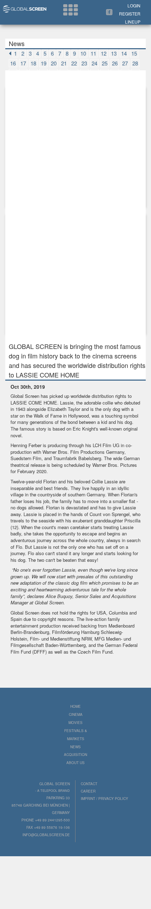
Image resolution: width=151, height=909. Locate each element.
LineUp (132, 22)
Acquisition (75, 754)
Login (133, 5)
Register (129, 14)
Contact (89, 783)
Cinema (76, 714)
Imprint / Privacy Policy (104, 798)
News (75, 746)
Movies (75, 722)
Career (88, 791)
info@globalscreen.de (46, 834)
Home (75, 706)
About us (75, 762)
